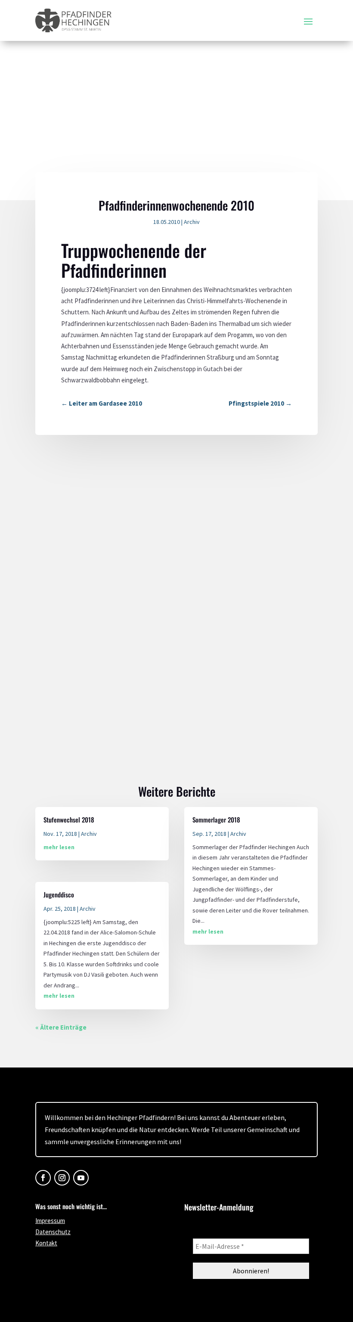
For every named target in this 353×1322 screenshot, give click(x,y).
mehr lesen (58, 847)
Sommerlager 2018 (216, 819)
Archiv (192, 222)
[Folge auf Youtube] (81, 1177)
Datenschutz (53, 1232)
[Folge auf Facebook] (43, 1177)
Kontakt (46, 1243)
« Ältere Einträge (61, 1027)
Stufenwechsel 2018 (68, 819)
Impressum (50, 1220)
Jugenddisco (58, 894)
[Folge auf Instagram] (62, 1177)
